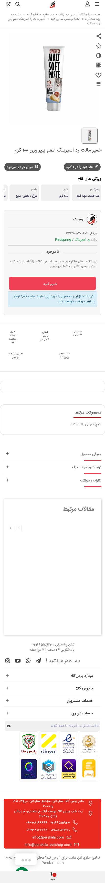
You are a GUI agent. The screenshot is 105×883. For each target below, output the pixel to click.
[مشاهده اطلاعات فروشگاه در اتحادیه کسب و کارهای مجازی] (49, 769)
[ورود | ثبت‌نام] (87, 4)
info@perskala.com (48, 837)
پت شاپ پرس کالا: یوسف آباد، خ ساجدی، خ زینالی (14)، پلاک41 (48, 813)
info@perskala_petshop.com (48, 845)
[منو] (96, 4)
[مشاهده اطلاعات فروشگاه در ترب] (29, 769)
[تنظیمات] (8, 4)
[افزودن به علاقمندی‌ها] (97, 48)
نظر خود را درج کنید (80, 167)
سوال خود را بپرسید (20, 167)
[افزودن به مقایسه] (97, 58)
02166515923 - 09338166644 (48, 823)
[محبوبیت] (97, 77)
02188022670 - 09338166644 (48, 830)
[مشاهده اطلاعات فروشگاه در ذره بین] (69, 769)
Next (11, 528)
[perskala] (52, 4)
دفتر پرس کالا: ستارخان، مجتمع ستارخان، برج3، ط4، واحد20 (48, 803)
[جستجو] (17, 4)
